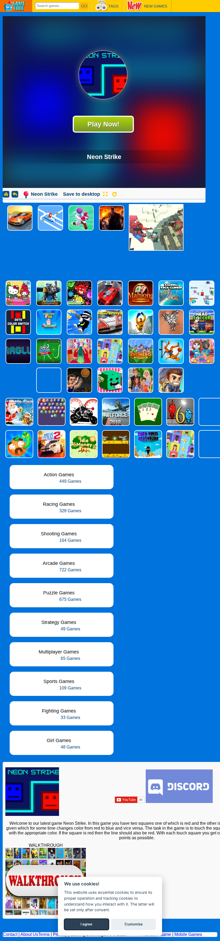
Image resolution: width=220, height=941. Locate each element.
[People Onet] (179, 444)
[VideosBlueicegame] (45, 913)
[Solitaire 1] (147, 412)
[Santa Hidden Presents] (18, 412)
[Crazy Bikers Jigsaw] (83, 412)
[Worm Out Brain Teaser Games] (18, 444)
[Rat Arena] (115, 444)
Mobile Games (188, 934)
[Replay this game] (114, 194)
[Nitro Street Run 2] (51, 444)
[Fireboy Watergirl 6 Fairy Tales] (179, 412)
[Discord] (179, 801)
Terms (44, 934)
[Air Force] (115, 412)
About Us (29, 934)
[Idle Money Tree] (83, 444)
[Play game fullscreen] (105, 194)
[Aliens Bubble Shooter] (51, 412)
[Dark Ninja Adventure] (147, 444)
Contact (10, 934)
